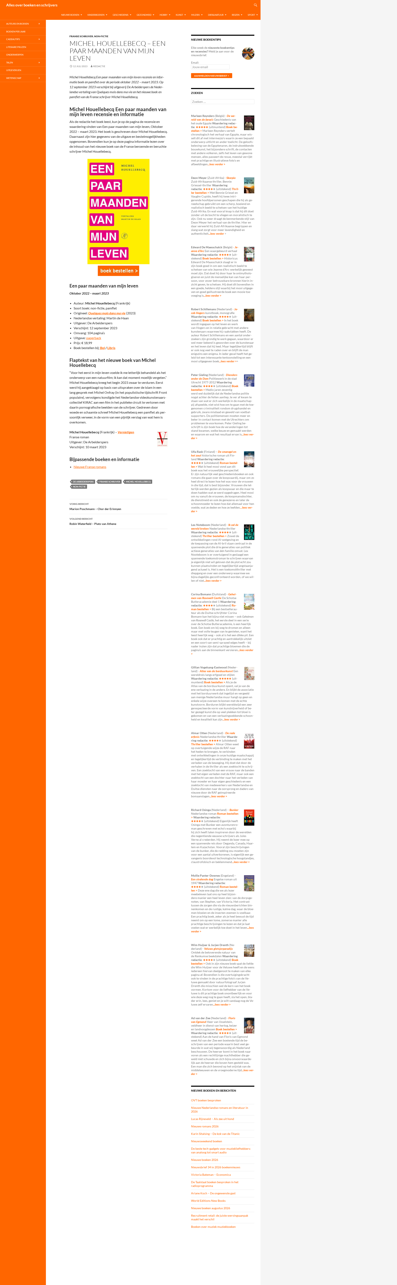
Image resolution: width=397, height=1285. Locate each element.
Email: (195, 62)
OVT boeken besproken (206, 1100)
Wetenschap (13, 78)
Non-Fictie (101, 36)
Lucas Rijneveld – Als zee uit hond (212, 1119)
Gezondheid (144, 14)
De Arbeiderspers (83, 481)
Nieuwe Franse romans (90, 467)
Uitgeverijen (13, 70)
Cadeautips (13, 39)
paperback (93, 338)
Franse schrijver (81, 36)
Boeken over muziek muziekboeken (213, 1226)
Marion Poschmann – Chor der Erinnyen (95, 506)
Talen (9, 62)
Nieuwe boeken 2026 (204, 1159)
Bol (102, 348)
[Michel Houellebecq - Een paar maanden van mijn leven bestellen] (118, 271)
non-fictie (79, 486)
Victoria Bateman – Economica (211, 1174)
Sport (251, 14)
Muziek (195, 14)
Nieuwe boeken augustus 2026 (210, 1208)
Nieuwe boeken (70, 14)
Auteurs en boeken (17, 23)
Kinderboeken (95, 14)
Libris (111, 348)
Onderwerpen (14, 54)
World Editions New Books (208, 1200)
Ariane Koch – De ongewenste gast (213, 1193)
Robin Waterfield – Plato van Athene (92, 521)
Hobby (163, 14)
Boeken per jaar (15, 31)
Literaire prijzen (16, 47)
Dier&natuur (216, 14)
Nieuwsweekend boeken (206, 1141)
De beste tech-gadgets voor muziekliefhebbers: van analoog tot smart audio (221, 1150)
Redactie (99, 66)
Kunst (179, 14)
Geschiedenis (120, 14)
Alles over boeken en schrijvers (31, 5)
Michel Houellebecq (138, 481)
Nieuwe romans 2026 (205, 1126)
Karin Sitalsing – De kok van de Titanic (215, 1133)
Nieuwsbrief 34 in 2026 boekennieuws (215, 1167)
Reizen (235, 14)
